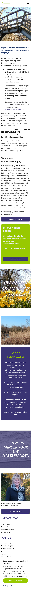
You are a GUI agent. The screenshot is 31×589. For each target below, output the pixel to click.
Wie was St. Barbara (7, 557)
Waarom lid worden (7, 524)
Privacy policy (8, 586)
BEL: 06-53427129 (15, 259)
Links (2, 551)
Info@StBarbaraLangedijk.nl (15, 109)
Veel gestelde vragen (7, 548)
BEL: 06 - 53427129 (15, 511)
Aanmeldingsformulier (7, 529)
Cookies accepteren (15, 581)
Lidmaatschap (5, 527)
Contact (3, 554)
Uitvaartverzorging (7, 546)
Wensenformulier (6, 532)
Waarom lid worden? (15, 219)
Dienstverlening (6, 543)
